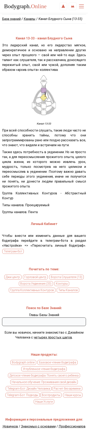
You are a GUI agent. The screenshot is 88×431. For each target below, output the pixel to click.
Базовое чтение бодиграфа (57, 362)
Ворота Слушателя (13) (66, 277)
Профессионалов (72, 426)
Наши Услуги (44, 401)
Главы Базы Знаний (44, 315)
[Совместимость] (73, 6)
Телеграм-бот (13, 251)
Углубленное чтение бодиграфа (44, 369)
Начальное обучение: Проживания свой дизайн (44, 382)
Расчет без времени (67, 388)
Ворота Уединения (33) (35, 283)
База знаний (11, 19)
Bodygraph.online (23, 362)
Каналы (29, 19)
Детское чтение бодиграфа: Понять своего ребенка (44, 375)
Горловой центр (35, 277)
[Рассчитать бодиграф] (63, 6)
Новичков (10, 426)
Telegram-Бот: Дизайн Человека (28, 388)
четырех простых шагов (53, 337)
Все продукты (51, 395)
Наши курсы (73, 395)
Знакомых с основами (38, 426)
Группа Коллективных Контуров (32, 290)
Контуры (62, 283)
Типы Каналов (68, 290)
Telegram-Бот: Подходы (22, 395)
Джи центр (13, 277)
